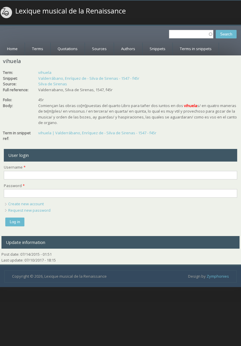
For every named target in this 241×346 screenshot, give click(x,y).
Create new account (26, 203)
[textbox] (191, 34)
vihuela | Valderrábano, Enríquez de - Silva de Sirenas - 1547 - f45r (97, 132)
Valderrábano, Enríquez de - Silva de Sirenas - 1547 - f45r (88, 78)
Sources (99, 48)
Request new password (29, 210)
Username (15, 167)
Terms (37, 48)
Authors (128, 48)
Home (12, 48)
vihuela (44, 72)
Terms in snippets (196, 48)
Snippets (157, 48)
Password (14, 185)
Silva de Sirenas (52, 83)
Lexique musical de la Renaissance (70, 11)
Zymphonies (218, 276)
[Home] (6, 12)
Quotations (68, 48)
